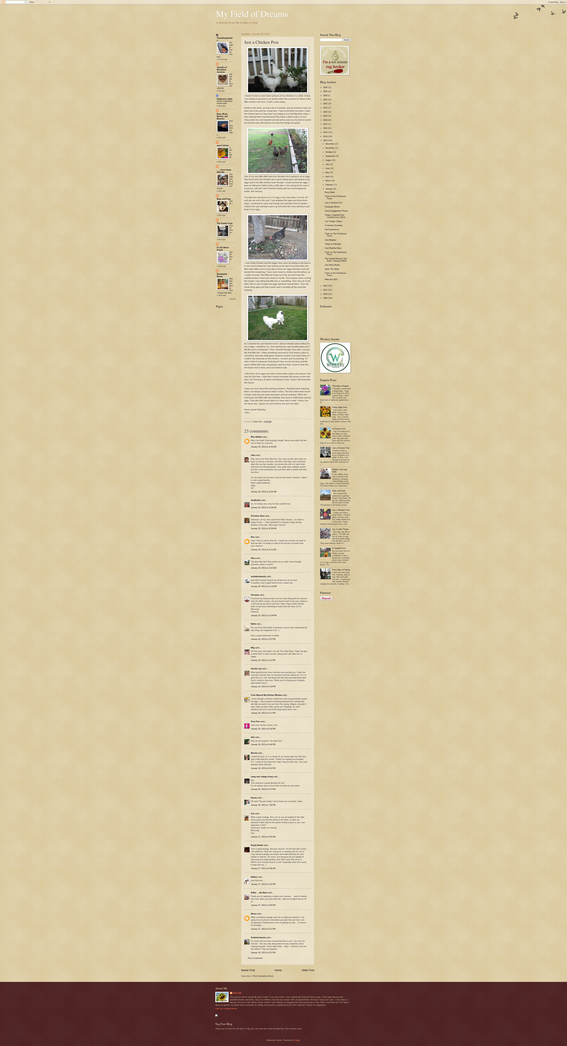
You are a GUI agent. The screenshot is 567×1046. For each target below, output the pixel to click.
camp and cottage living (262, 777)
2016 (325, 128)
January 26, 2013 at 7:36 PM (263, 805)
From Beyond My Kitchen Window (266, 695)
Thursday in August (340, 386)
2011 (325, 290)
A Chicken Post (339, 429)
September (330, 156)
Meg (253, 648)
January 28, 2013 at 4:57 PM (263, 952)
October (329, 152)
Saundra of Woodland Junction (222, 69)
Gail (253, 737)
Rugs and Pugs (224, 199)
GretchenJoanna (258, 937)
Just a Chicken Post (333, 203)
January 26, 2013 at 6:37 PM (263, 789)
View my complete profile (226, 1008)
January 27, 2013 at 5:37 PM (263, 929)
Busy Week (330, 192)
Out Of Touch (231, 255)
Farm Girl (237, 993)
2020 (325, 112)
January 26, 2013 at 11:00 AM (263, 447)
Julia (253, 455)
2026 (325, 87)
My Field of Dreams (252, 13)
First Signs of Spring (341, 570)
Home (278, 970)
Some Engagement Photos (336, 211)
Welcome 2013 (331, 279)
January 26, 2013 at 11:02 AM (263, 492)
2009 (325, 298)
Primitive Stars (257, 516)
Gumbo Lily (256, 669)
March (328, 180)
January (329, 189)
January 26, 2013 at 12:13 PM (264, 586)
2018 (325, 120)
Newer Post (248, 970)
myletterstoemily (258, 576)
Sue (252, 813)
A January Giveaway (333, 225)
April (327, 176)
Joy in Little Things (340, 529)
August (328, 160)
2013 (325, 140)
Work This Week (332, 269)
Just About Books (332, 265)
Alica (253, 558)
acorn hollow (223, 145)
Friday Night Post (339, 407)
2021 (325, 108)
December (330, 144)
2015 (325, 132)
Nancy (253, 914)
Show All (232, 299)
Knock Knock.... (231, 230)
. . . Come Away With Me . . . (224, 171)
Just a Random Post (341, 510)
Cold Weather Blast (333, 248)
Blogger (297, 1040)
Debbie (254, 877)
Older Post (308, 970)
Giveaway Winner (332, 207)
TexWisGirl (256, 500)
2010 (325, 294)
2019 (325, 116)
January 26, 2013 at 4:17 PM (263, 713)
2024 (325, 95)
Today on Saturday (333, 244)
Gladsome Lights (224, 99)
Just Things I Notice (333, 221)
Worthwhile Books (222, 275)
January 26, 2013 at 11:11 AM (263, 549)
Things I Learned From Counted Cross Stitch (335, 216)
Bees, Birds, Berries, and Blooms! (222, 116)
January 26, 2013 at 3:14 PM (263, 686)
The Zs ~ (231, 202)
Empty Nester (257, 845)
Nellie (253, 624)
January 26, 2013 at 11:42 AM (263, 568)
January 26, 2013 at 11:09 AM (263, 507)
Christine (255, 595)
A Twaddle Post (339, 548)
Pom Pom (255, 721)
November (330, 148)
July (327, 164)
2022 (325, 104)
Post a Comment (255, 958)
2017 (325, 124)
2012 (325, 286)
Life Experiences (332, 229)
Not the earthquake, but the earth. (225, 102)
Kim (253, 537)
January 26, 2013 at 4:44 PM (263, 744)
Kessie (254, 798)
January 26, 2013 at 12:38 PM (264, 615)
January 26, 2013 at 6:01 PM (263, 768)
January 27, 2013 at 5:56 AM (263, 837)
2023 (325, 100)
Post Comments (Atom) (263, 976)
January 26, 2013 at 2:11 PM (263, 660)
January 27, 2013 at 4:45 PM (263, 905)
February (329, 185)
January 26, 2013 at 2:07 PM (263, 639)
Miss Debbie (256, 437)
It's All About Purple (223, 248)
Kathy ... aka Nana (259, 892)
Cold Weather (330, 240)
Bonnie (254, 753)
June (327, 168)
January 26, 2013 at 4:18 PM (263, 729)
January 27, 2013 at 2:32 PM (263, 884)
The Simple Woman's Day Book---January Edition (336, 259)
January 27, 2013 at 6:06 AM (263, 868)
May (327, 172)
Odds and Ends (339, 491)
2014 (325, 136)
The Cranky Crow (224, 223)
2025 (325, 91)
